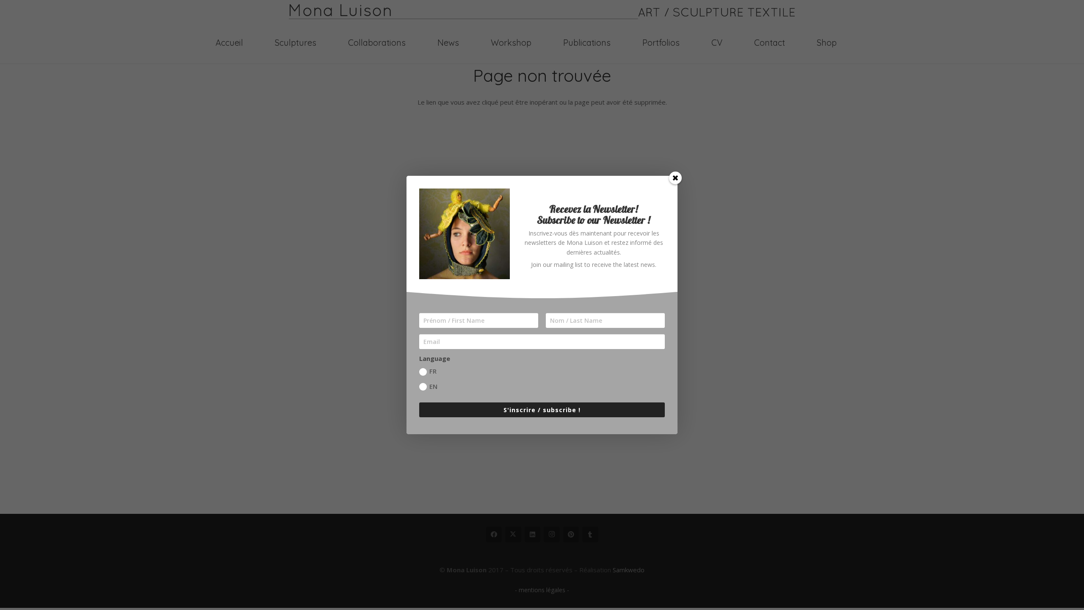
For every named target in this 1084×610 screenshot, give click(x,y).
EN (433, 386)
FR (433, 371)
